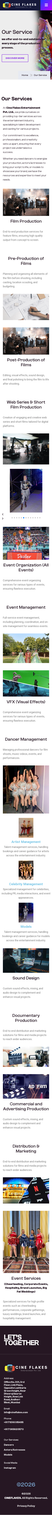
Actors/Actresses (14, 1450)
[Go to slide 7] (26, 517)
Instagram (10, 1468)
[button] (26, 515)
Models (8, 1455)
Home (25, 75)
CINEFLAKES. (13, 1498)
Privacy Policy (26, 1506)
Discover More (15, 58)
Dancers (9, 1445)
